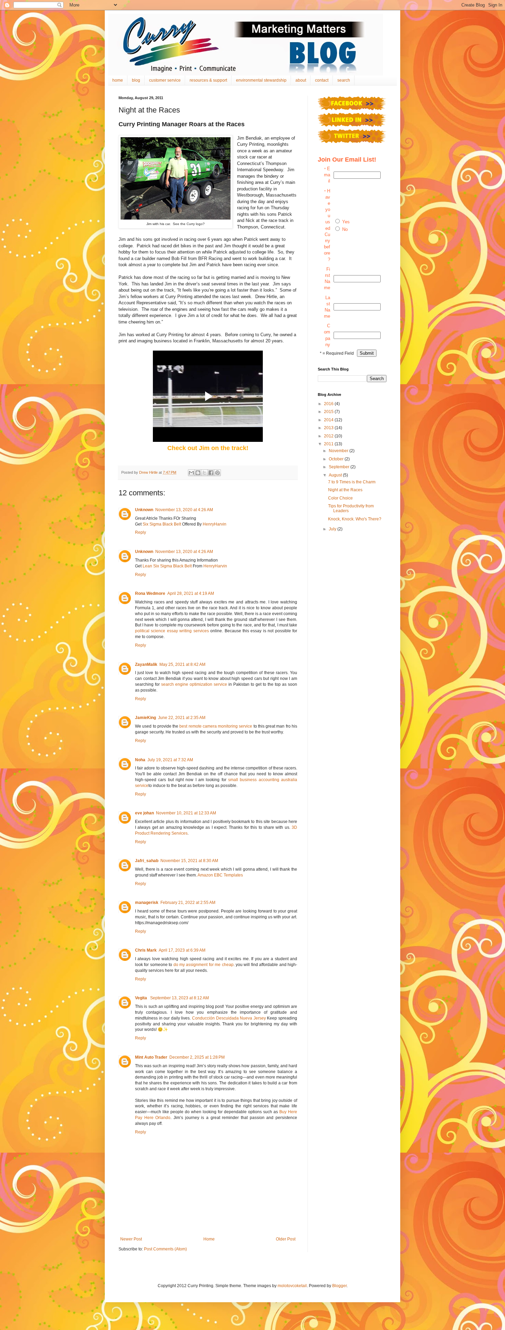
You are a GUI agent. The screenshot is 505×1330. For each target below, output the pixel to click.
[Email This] (191, 472)
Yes (346, 221)
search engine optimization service (194, 684)
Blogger (339, 1285)
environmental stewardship (261, 80)
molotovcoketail (292, 1285)
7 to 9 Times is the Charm (351, 482)
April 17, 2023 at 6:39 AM (182, 950)
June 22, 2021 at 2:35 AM (181, 717)
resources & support (208, 80)
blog (136, 80)
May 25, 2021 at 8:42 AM (182, 664)
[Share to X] (204, 472)
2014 (329, 419)
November (339, 450)
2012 (329, 436)
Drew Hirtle (149, 472)
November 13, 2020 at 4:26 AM (184, 509)
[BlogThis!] (197, 472)
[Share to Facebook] (210, 472)
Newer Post (131, 1239)
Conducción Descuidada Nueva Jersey (229, 1018)
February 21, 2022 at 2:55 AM (187, 902)
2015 (329, 411)
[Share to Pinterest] (217, 472)
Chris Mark (146, 950)
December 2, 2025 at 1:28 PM (197, 1057)
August (336, 475)
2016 (329, 403)
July (333, 529)
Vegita (141, 998)
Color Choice (340, 498)
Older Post (285, 1239)
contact (321, 80)
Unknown (144, 509)
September (339, 466)
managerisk (146, 902)
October (337, 459)
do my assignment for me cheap (203, 964)
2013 (329, 427)
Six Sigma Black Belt (162, 524)
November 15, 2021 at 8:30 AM (189, 860)
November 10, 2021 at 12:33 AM (186, 813)
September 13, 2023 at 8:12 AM (179, 998)
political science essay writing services (172, 630)
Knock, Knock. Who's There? (354, 519)
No (345, 229)
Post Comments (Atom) (165, 1249)
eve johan (144, 813)
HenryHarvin (214, 524)
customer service (165, 80)
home (117, 80)
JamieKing (145, 717)
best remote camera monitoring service (215, 726)
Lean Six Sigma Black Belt (167, 566)
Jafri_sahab (146, 860)
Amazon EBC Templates (220, 875)
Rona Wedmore (150, 593)
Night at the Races (345, 489)
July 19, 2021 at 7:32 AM (170, 759)
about (300, 80)
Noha (140, 759)
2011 (329, 444)
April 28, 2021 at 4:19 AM (190, 593)
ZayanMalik (146, 664)
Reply (140, 532)
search (343, 80)
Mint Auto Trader (151, 1057)
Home (209, 1239)
